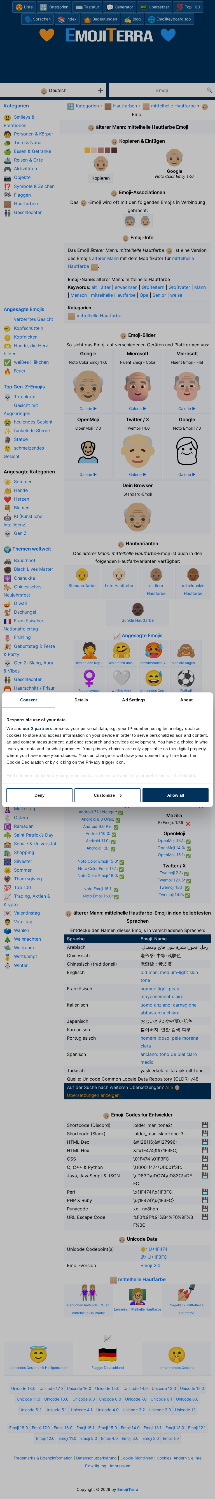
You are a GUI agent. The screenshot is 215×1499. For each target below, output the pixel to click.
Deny (39, 795)
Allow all (175, 795)
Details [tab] (81, 699)
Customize (104, 795)
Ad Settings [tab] (133, 699)
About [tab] (186, 699)
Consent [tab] (28, 699)
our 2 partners (37, 728)
